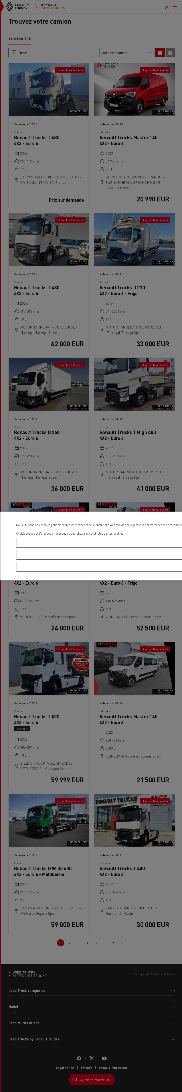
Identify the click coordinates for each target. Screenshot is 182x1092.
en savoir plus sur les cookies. (104, 533)
